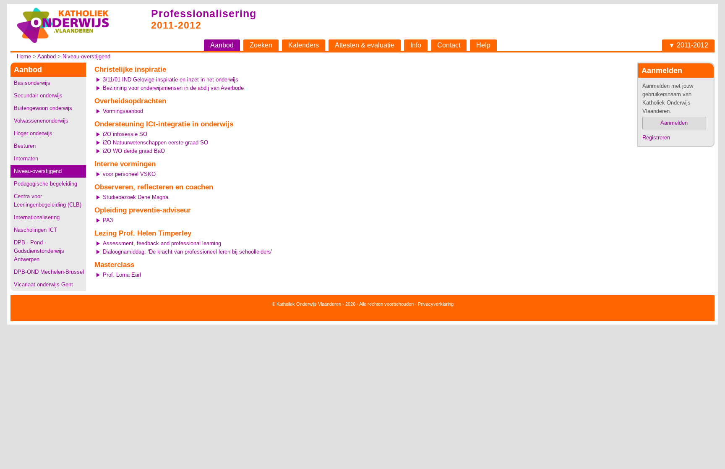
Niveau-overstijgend (86, 56)
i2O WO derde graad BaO (134, 151)
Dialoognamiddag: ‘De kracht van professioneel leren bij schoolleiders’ (187, 252)
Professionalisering (203, 13)
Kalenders (303, 45)
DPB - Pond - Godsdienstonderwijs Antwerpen (39, 250)
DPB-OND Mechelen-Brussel (49, 272)
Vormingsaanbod (123, 111)
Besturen (25, 146)
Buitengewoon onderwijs (43, 108)
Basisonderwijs (32, 83)
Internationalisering (37, 217)
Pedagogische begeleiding (45, 184)
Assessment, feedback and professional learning (162, 243)
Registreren (656, 137)
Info (415, 45)
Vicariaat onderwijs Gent (43, 284)
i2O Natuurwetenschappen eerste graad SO (155, 142)
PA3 (108, 220)
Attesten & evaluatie (364, 45)
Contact (448, 45)
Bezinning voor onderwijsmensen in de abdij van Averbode (173, 88)
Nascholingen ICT (35, 230)
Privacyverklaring (436, 304)
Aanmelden (674, 123)
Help (483, 45)
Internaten (26, 158)
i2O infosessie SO (125, 134)
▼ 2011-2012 (688, 45)
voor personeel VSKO (129, 174)
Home (24, 56)
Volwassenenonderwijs (41, 121)
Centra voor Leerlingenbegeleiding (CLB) (47, 200)
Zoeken (261, 45)
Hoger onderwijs (33, 133)
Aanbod (222, 45)
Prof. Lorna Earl (122, 275)
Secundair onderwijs (38, 95)
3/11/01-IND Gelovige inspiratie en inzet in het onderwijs (170, 79)
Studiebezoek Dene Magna (135, 197)
